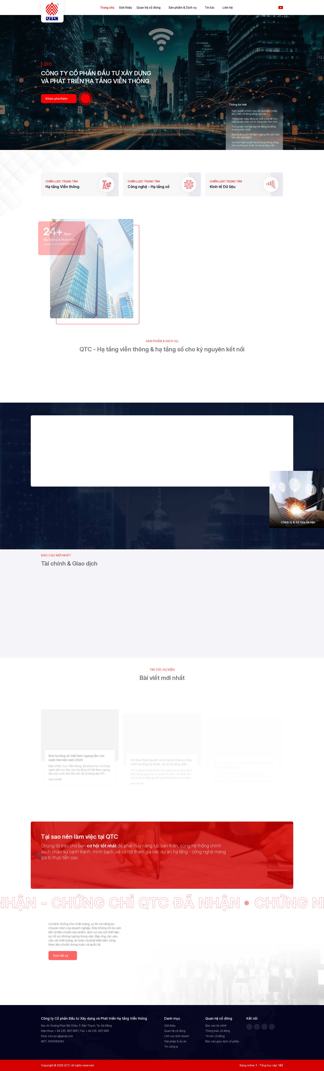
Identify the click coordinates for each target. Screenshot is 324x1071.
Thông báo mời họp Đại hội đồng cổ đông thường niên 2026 (254, 128)
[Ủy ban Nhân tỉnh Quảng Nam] (221, 864)
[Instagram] (264, 1027)
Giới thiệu (125, 7)
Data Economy (223, 285)
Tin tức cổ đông (215, 1036)
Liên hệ (228, 7)
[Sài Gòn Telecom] (63, 864)
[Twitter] (257, 1027)
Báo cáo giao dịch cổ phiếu (222, 1041)
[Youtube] (272, 1027)
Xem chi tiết (55, 768)
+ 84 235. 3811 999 (66, 1030)
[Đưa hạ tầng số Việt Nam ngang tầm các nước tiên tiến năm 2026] (80, 724)
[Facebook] (249, 1027)
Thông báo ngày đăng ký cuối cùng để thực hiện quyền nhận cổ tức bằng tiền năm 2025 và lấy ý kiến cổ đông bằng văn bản (255, 120)
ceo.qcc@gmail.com (60, 1036)
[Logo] (52, 11)
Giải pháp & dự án (175, 1041)
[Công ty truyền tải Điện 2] (181, 864)
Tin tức (209, 7)
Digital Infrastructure (264, 285)
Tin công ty (171, 1046)
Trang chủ (107, 7)
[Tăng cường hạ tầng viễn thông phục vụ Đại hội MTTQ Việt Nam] (244, 724)
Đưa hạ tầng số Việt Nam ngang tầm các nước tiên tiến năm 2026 (256, 136)
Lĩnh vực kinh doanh (176, 1036)
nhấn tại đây (118, 645)
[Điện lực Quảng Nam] (102, 864)
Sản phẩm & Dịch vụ (183, 7)
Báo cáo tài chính (215, 1025)
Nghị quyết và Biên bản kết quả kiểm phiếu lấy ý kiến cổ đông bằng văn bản (254, 112)
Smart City (183, 285)
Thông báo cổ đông (217, 1030)
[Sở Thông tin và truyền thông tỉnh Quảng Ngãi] (260, 864)
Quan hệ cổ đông (148, 7)
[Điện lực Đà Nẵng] (142, 864)
